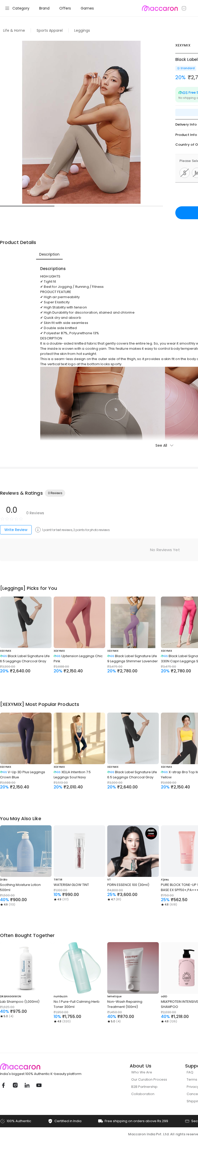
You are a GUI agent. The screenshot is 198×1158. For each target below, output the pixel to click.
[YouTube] (39, 1085)
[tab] (49, 254)
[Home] (160, 8)
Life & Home (14, 30)
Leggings (82, 30)
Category (20, 8)
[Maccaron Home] (50, 1066)
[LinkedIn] (27, 1085)
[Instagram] (15, 1085)
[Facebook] (3, 1085)
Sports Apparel (50, 30)
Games (87, 8)
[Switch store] (184, 8)
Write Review (15, 529)
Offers (65, 8)
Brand (44, 8)
